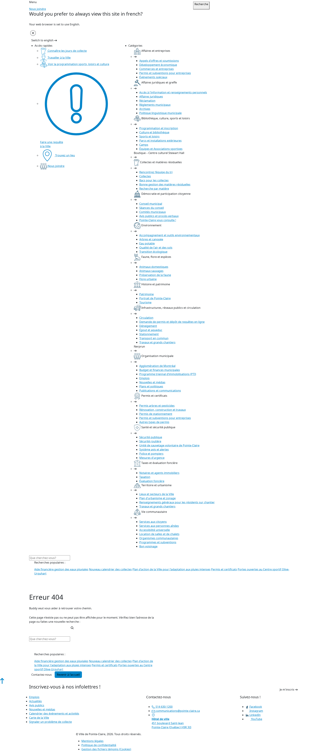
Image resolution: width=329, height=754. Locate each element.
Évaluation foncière (151, 481)
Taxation (144, 477)
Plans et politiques (151, 386)
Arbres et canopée (151, 239)
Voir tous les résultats (45, 590)
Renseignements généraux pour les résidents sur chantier (177, 502)
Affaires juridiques (151, 96)
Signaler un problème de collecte (50, 722)
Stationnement (149, 334)
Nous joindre (37, 9)
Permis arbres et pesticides (157, 406)
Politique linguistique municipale (160, 113)
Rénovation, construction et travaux (162, 410)
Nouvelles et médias (152, 382)
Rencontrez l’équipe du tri (156, 172)
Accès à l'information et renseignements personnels (173, 92)
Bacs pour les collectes (154, 180)
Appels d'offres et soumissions (159, 61)
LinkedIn (255, 715)
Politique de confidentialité (98, 745)
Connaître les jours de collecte (67, 51)
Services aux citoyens (153, 522)
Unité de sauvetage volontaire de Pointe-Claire (169, 445)
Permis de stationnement (155, 414)
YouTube (256, 719)
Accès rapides (43, 45)
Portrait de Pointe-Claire (155, 298)
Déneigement (148, 326)
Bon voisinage (148, 546)
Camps (143, 145)
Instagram (256, 711)
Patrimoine (146, 294)
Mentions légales (92, 741)
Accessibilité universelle (154, 530)
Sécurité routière (150, 441)
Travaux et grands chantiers (157, 342)
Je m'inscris (287, 689)
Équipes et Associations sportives (160, 149)
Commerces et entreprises (156, 69)
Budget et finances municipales (159, 370)
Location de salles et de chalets (159, 534)
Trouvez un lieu (64, 155)
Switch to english (42, 40)
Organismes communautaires (158, 538)
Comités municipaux (152, 212)
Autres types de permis (154, 422)
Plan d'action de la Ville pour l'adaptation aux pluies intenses (171, 569)
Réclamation (147, 101)
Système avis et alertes (154, 449)
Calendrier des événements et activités (54, 713)
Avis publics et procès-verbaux (159, 216)
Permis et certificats (224, 569)
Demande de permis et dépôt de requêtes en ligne (172, 322)
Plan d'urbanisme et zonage (157, 498)
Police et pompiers (151, 454)
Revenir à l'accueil (68, 675)
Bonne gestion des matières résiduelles (164, 184)
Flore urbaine (148, 279)
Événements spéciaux (153, 77)
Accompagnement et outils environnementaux (169, 235)
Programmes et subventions (157, 542)
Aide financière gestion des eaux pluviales (61, 569)
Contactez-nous (41, 675)
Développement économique (158, 65)
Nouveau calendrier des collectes (110, 569)
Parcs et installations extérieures (160, 140)
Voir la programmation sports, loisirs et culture (78, 64)
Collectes (145, 176)
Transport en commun (153, 338)
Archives (144, 109)
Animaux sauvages (151, 271)
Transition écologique (153, 252)
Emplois (144, 378)
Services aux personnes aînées (159, 526)
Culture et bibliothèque (154, 132)
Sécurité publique (150, 437)
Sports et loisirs (149, 136)
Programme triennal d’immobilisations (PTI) (167, 374)
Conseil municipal (150, 204)
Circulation (146, 318)
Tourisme (145, 302)
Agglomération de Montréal (157, 366)
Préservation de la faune (155, 275)
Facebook (255, 707)
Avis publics (36, 705)
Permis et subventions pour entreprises (165, 73)
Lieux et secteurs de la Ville (156, 494)
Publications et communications (160, 390)
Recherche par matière (154, 188)
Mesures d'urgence (151, 458)
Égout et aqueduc (150, 330)
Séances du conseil (151, 208)
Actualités (35, 701)
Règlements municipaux (154, 105)
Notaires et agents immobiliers (159, 473)
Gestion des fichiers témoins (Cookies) (106, 749)
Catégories (135, 45)
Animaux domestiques (153, 267)
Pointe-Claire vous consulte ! (157, 220)
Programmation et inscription (158, 128)
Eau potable (147, 243)
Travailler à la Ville (59, 57)
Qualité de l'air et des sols (155, 247)
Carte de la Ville (39, 718)
